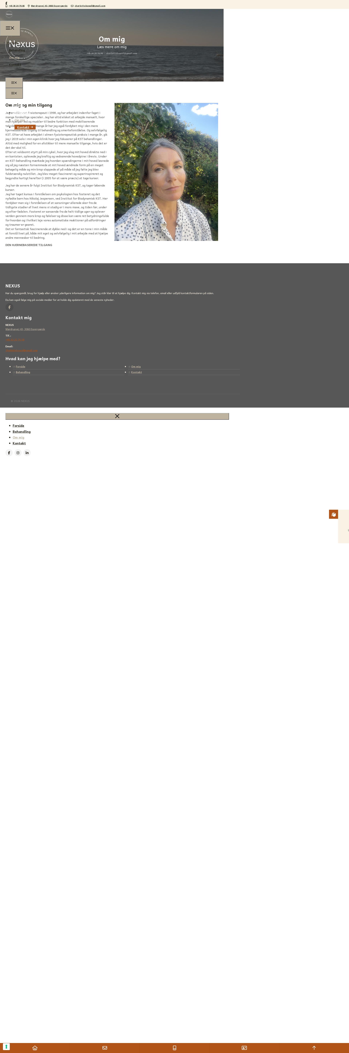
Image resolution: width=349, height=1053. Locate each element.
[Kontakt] (244, 1048)
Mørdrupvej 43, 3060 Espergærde (49, 5)
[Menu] (14, 83)
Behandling (22, 112)
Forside (18, 105)
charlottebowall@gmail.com (90, 5)
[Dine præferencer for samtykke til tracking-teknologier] (6, 1046)
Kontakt (23, 127)
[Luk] (117, 416)
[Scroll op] (314, 1048)
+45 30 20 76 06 (17, 5)
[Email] (105, 1048)
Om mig (20, 119)
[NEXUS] (9, 18)
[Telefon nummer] (174, 1048)
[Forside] (35, 1048)
